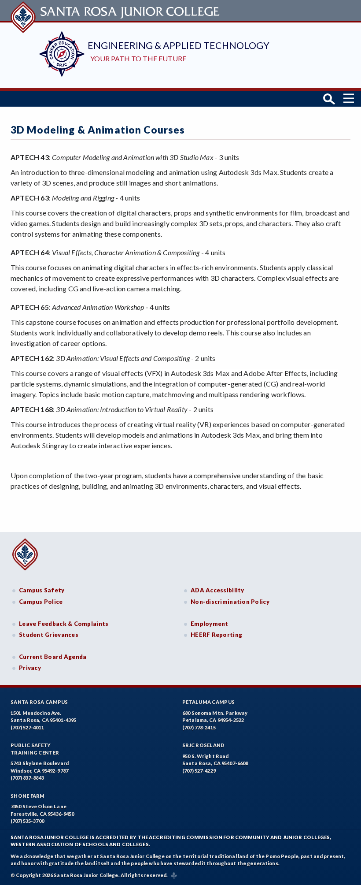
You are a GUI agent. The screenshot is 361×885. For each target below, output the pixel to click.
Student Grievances (48, 634)
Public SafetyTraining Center (35, 748)
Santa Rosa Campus (39, 702)
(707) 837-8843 (27, 778)
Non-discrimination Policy (230, 601)
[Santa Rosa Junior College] (116, 10)
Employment (209, 623)
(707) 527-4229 (199, 770)
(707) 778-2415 (199, 727)
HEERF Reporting (216, 634)
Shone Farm (28, 796)
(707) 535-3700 (27, 821)
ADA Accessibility (217, 590)
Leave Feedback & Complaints (63, 623)
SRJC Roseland (203, 745)
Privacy (30, 667)
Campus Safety (42, 590)
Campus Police (41, 601)
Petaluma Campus (208, 702)
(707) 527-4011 (27, 727)
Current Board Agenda (53, 656)
